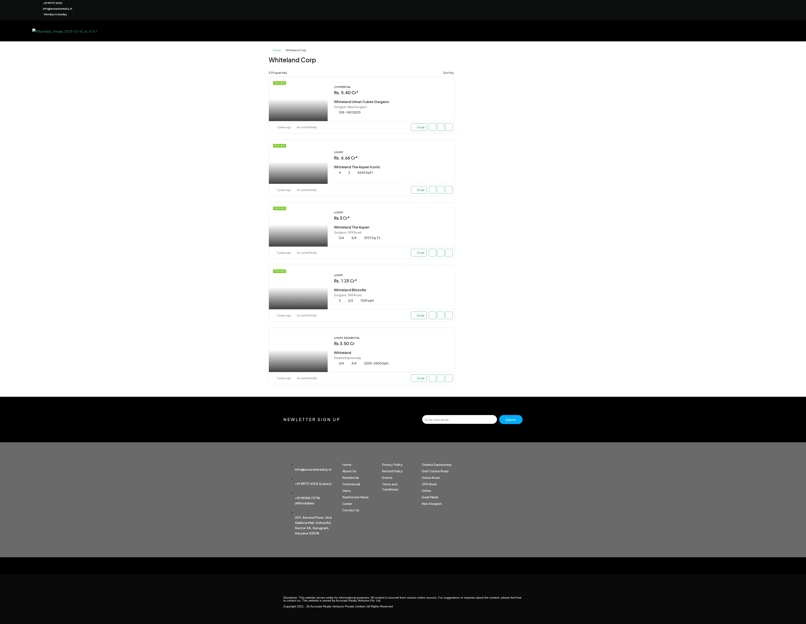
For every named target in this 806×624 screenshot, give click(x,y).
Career (347, 503)
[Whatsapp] (757, 9)
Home (277, 50)
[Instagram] (301, 567)
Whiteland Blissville (350, 290)
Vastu (346, 490)
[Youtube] (733, 9)
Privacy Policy (392, 464)
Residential (350, 477)
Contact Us (350, 510)
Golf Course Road (435, 471)
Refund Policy (392, 471)
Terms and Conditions (390, 486)
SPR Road (429, 484)
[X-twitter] (721, 9)
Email (420, 127)
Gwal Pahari (430, 497)
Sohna (426, 490)
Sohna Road (431, 477)
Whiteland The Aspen (351, 227)
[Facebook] (709, 9)
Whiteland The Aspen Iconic (357, 167)
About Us (349, 471)
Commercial (351, 484)
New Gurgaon (432, 503)
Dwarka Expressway (437, 464)
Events (387, 477)
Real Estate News (355, 497)
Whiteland (342, 352)
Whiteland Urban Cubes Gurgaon (361, 101)
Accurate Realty (307, 127)
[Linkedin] (745, 9)
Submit (510, 420)
